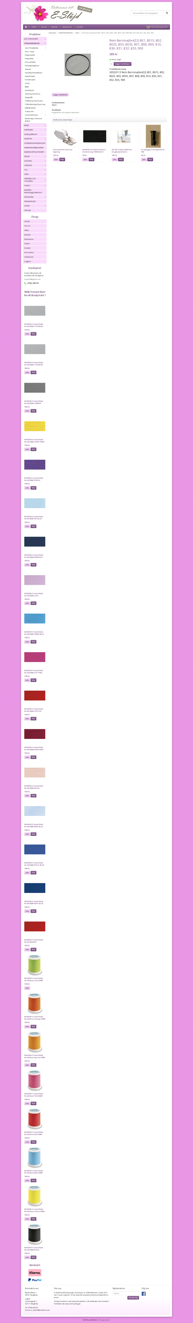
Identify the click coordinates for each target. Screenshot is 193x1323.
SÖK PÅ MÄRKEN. (31, 48)
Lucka (27, 83)
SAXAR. (27, 206)
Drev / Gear (29, 51)
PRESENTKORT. (30, 201)
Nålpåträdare (30, 108)
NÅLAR (27, 156)
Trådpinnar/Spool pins (34, 101)
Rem (27, 87)
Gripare (28, 69)
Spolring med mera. (32, 94)
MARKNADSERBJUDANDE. (34, 147)
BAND (26, 125)
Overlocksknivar (31, 115)
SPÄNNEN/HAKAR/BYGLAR (34, 143)
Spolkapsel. (29, 90)
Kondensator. (30, 79)
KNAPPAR (28, 138)
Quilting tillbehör (30, 134)
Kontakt (79, 27)
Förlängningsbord (32, 65)
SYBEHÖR (28, 165)
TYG (25, 170)
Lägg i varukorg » (122, 64)
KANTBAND (28, 130)
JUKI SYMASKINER (31, 39)
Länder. (27, 221)
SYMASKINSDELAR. (32, 43)
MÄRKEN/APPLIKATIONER (34, 152)
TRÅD (26, 174)
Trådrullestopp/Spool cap (35, 104)
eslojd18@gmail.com (32, 279)
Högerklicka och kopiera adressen (65, 112)
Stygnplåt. (29, 97)
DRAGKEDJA (28, 197)
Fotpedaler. (29, 58)
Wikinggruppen (104, 1320)
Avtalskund (28, 257)
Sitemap (27, 210)
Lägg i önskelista (60, 94)
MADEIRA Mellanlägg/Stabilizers (33, 191)
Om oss (44, 27)
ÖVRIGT (27, 185)
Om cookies (29, 252)
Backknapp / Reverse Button (33, 119)
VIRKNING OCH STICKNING (30, 179)
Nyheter (54, 27)
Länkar (27, 243)
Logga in (27, 261)
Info (27, 334)
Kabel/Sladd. (30, 76)
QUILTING (28, 161)
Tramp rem (29, 111)
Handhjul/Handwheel (33, 73)
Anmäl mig (133, 1297)
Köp (33, 334)
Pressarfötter (30, 62)
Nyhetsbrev (67, 27)
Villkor (34, 27)
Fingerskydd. (30, 55)
